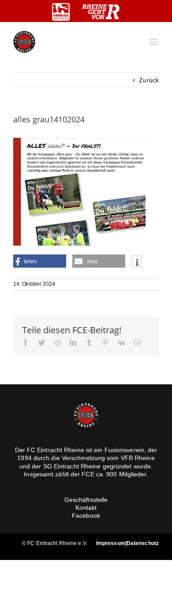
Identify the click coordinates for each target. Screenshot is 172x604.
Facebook (86, 515)
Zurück (149, 80)
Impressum (110, 543)
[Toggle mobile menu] (154, 42)
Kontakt (86, 507)
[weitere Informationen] (136, 262)
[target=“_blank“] (60, 12)
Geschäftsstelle (86, 499)
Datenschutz (143, 543)
